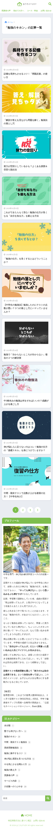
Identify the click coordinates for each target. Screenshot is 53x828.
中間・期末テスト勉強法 (17, 742)
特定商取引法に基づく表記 (19, 821)
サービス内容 (12, 781)
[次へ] (38, 510)
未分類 (8, 725)
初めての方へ (18, 11)
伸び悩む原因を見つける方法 (19, 759)
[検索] (48, 798)
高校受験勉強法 (13, 748)
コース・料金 (32, 11)
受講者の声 (6, 11)
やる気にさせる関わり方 (17, 764)
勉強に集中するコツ (15, 753)
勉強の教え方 (12, 770)
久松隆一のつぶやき (15, 786)
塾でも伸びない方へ (15, 731)
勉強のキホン (12, 736)
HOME (28, 815)
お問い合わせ (46, 11)
